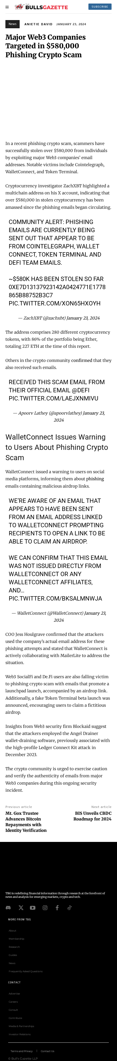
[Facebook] (57, 907)
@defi (81, 390)
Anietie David (38, 24)
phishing (95, 478)
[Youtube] (32, 907)
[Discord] (8, 907)
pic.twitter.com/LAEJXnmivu (53, 398)
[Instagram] (45, 907)
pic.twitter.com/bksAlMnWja (55, 598)
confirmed (81, 360)
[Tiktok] (69, 907)
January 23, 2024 (83, 318)
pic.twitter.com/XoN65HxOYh (55, 303)
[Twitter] (20, 907)
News (12, 24)
